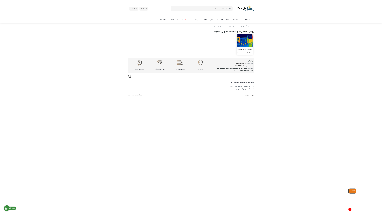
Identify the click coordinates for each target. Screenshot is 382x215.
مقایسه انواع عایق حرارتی (210, 20)
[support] (129, 76)
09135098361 (240, 64)
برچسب (243, 26)
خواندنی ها (180, 20)
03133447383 (239, 66)
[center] (230, 9)
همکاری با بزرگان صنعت (167, 20)
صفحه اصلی (246, 20)
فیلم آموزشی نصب (194, 20)
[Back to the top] (349, 209)
